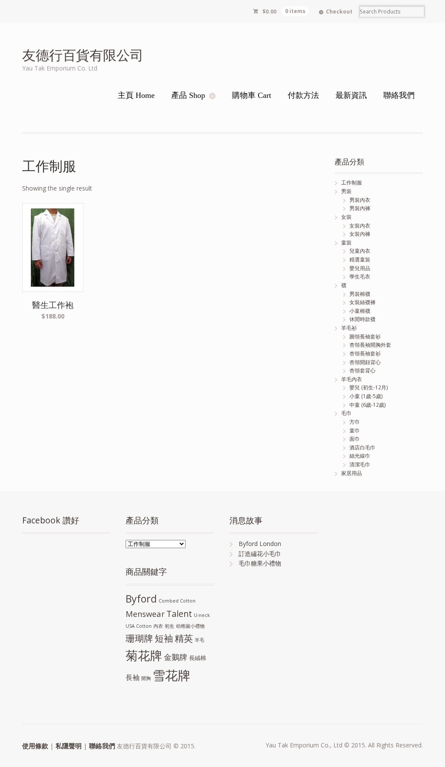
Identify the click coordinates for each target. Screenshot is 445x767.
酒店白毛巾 (362, 447)
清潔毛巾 (359, 464)
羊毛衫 (349, 328)
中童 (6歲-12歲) (367, 405)
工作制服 (351, 182)
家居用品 (351, 473)
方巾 (354, 421)
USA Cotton (139, 626)
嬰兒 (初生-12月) (368, 387)
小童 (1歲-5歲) (366, 396)
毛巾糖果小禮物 (260, 563)
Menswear (145, 613)
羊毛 (199, 640)
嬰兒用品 (359, 268)
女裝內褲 (359, 234)
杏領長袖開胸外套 (370, 344)
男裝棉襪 (359, 294)
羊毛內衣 (351, 379)
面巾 (354, 438)
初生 (169, 626)
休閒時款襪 (362, 319)
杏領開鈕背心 (365, 362)
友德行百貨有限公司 (82, 54)
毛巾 (346, 413)
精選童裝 (359, 259)
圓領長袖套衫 (365, 336)
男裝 (346, 191)
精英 (184, 638)
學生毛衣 (359, 276)
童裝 (346, 242)
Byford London (260, 543)
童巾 (354, 430)
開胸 (146, 678)
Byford (141, 599)
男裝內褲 (359, 208)
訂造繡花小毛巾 (260, 553)
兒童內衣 (359, 251)
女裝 (346, 217)
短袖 (164, 638)
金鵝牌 (175, 656)
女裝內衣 (359, 225)
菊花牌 (144, 655)
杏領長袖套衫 (365, 353)
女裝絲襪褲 (362, 302)
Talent (179, 614)
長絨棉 (197, 658)
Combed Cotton (177, 601)
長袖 (132, 677)
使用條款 (35, 745)
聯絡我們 (102, 745)
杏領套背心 (362, 370)
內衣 (158, 626)
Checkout (339, 11)
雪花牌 (171, 675)
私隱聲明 (69, 745)
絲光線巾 (359, 455)
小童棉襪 (359, 311)
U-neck (202, 615)
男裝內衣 (359, 200)
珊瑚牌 (139, 638)
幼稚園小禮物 (190, 626)
